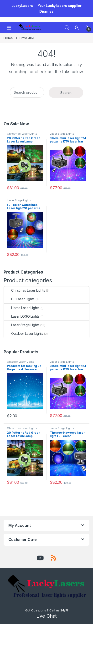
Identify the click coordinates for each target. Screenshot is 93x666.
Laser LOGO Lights (25, 316)
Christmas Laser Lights (22, 133)
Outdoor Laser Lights (27, 333)
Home (8, 38)
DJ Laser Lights (23, 299)
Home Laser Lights (25, 308)
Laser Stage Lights (62, 133)
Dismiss (46, 11)
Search (66, 27)
